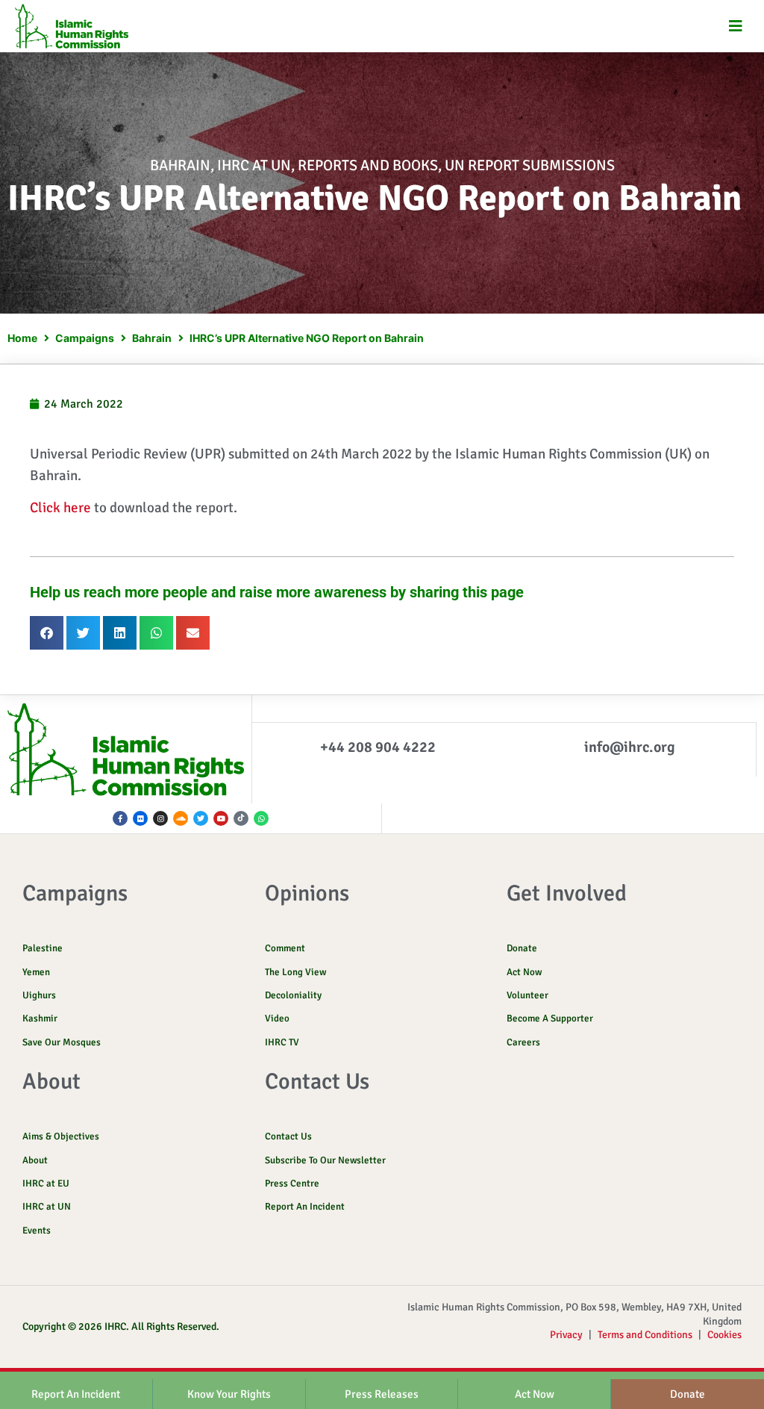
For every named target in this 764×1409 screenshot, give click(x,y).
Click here (60, 508)
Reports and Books (368, 165)
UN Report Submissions (530, 165)
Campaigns (84, 338)
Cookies (724, 1334)
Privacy (566, 1334)
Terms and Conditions (645, 1334)
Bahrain (180, 165)
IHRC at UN (254, 165)
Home (22, 338)
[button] (736, 26)
